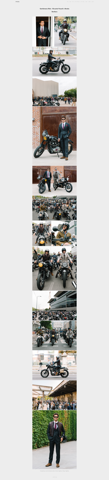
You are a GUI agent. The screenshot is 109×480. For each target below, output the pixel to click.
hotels (70, 1)
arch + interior (82, 1)
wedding (89, 1)
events (86, 1)
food (73, 1)
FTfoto (17, 1)
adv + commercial (77, 1)
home (68, 1)
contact (93, 1)
